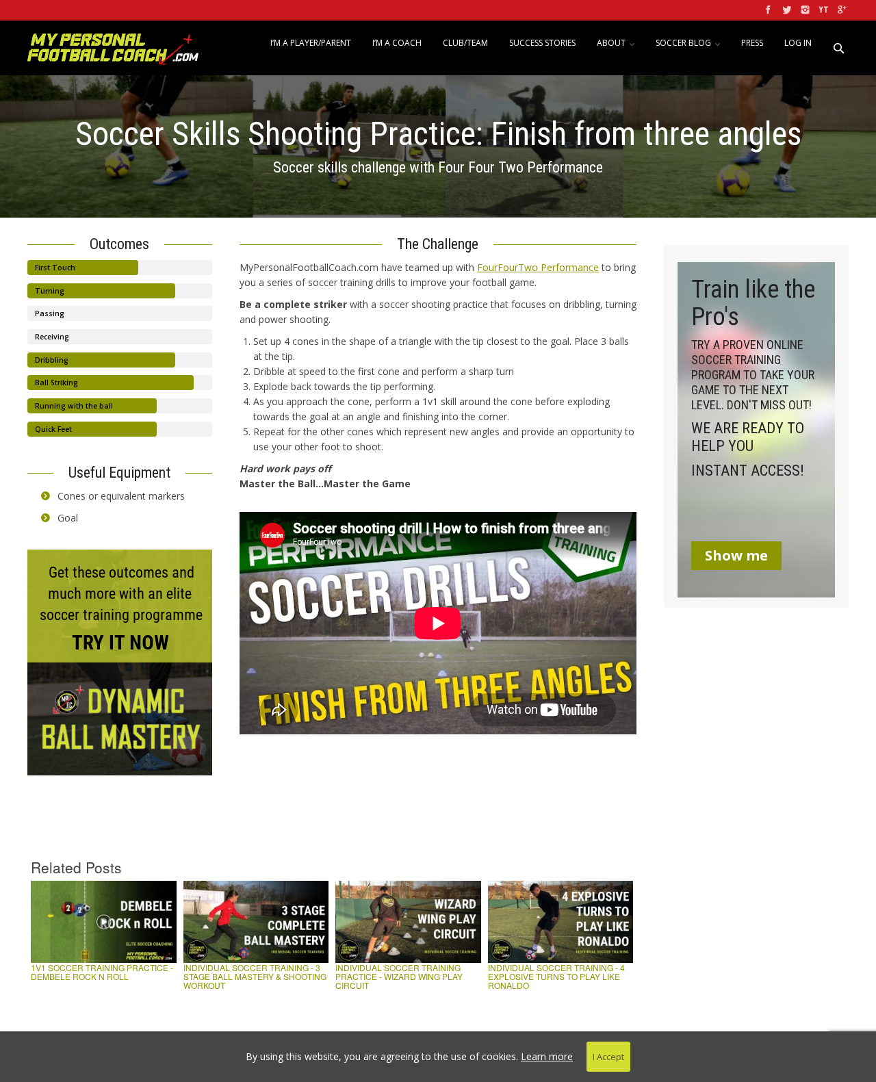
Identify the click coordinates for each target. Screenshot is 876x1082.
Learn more (547, 1056)
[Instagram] (804, 10)
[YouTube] (822, 10)
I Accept (608, 1057)
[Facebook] (767, 10)
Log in (798, 43)
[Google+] (841, 10)
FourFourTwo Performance (538, 267)
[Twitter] (785, 10)
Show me (736, 555)
